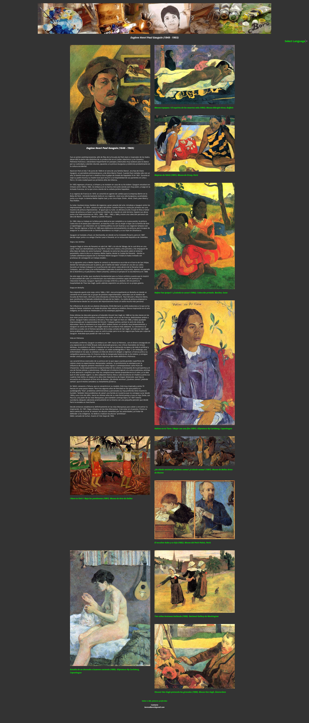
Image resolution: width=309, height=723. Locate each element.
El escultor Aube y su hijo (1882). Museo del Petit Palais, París (182, 542)
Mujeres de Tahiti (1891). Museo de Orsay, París (176, 175)
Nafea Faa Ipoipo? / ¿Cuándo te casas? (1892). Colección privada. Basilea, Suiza (191, 292)
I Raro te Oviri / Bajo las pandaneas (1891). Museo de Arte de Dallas (101, 498)
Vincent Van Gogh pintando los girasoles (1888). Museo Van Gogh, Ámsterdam (190, 692)
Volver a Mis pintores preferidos (154, 701)
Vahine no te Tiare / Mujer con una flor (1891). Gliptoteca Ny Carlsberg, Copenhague (193, 428)
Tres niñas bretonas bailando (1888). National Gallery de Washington (186, 616)
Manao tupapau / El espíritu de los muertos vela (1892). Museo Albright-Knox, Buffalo (193, 107)
